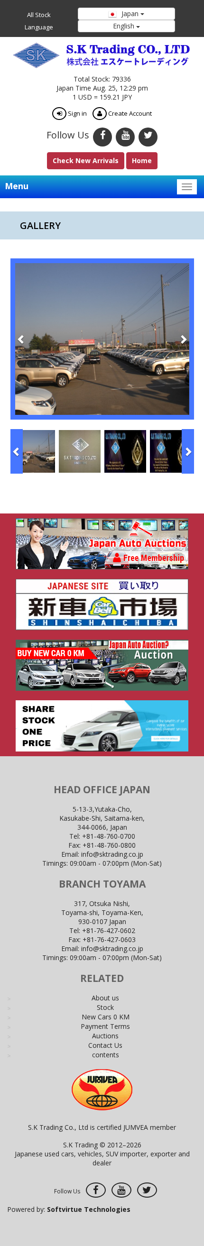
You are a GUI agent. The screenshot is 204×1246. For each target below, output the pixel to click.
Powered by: (68, 1209)
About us (105, 997)
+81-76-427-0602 (108, 930)
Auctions (105, 1035)
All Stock (39, 14)
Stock (105, 1007)
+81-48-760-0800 (109, 845)
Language (39, 27)
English (124, 25)
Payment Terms (105, 1026)
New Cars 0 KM (106, 1016)
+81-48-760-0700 (108, 836)
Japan (130, 13)
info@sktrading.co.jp (112, 854)
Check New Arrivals (86, 160)
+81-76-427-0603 (109, 939)
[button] (21, 339)
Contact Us (105, 1045)
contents (105, 1054)
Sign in (76, 113)
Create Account (129, 113)
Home (142, 160)
